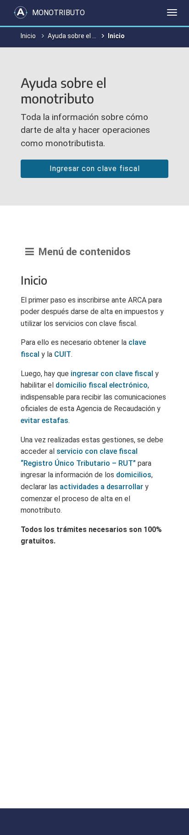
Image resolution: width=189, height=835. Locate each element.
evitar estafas (44, 420)
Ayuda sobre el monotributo (88, 36)
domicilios (133, 474)
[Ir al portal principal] (21, 12)
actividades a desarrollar (101, 486)
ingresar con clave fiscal (112, 373)
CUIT (62, 354)
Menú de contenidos (82, 251)
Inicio (28, 36)
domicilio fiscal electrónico (102, 385)
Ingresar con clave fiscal (95, 168)
